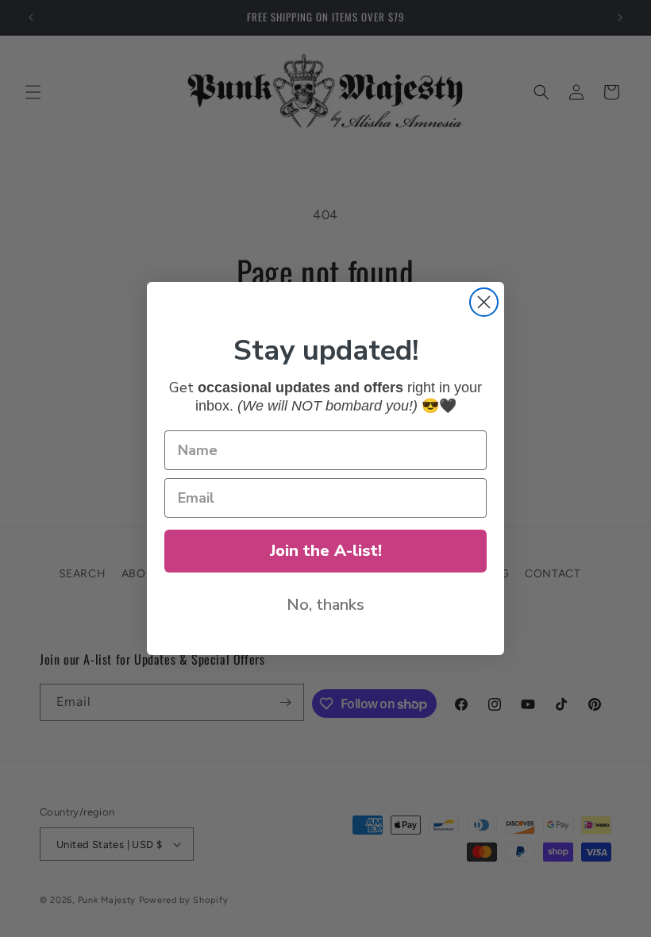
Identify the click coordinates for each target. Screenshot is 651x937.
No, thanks (325, 604)
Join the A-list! (326, 550)
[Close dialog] (484, 302)
